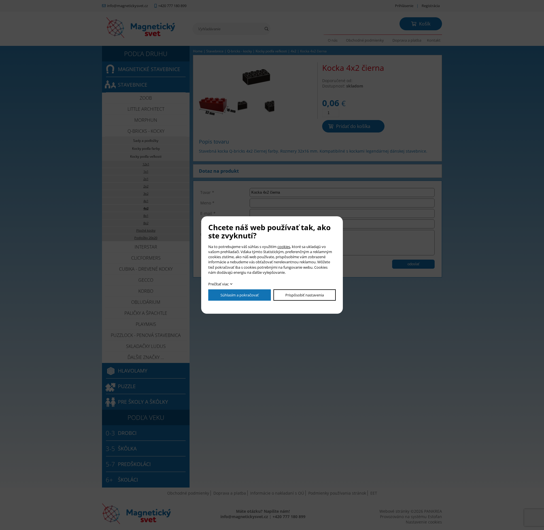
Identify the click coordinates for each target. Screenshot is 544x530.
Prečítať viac (218, 284)
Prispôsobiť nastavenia (304, 295)
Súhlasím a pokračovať (239, 295)
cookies (283, 246)
